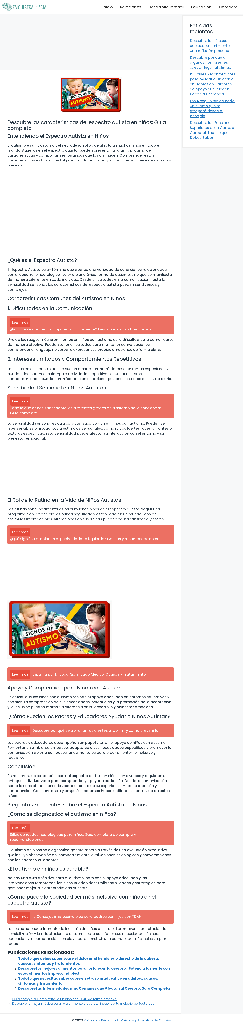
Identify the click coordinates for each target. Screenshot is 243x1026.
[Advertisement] (90, 41)
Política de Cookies (156, 1020)
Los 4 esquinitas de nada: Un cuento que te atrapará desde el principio (212, 108)
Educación (201, 7)
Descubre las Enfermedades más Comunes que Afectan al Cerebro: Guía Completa (94, 988)
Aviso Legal (130, 1020)
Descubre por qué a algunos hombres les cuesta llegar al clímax (210, 62)
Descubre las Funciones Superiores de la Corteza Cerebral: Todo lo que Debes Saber (212, 130)
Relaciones (130, 7)
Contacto (228, 7)
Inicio (107, 7)
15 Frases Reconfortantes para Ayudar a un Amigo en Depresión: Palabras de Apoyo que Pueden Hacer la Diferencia (212, 84)
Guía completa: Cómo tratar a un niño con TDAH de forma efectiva (64, 999)
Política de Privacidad (101, 1020)
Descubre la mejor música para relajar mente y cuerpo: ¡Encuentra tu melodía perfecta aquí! (84, 1003)
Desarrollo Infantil (166, 7)
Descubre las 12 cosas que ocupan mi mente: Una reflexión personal (210, 45)
